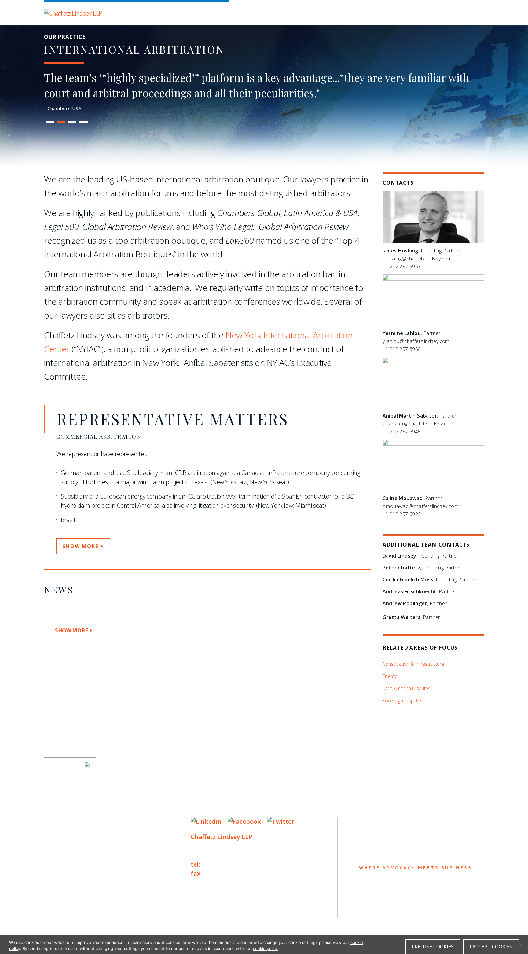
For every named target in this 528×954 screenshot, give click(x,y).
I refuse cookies (433, 946)
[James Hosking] (433, 241)
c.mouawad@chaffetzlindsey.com (421, 506)
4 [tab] (83, 122)
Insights (61, 857)
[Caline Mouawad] (433, 443)
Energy (390, 676)
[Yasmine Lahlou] (433, 278)
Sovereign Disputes (403, 700)
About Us (61, 822)
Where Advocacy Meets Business (172, 11)
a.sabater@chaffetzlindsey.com (418, 423)
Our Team (62, 834)
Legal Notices (107, 908)
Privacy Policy (62, 908)
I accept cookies (491, 946)
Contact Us (66, 881)
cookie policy (265, 948)
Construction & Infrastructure (413, 664)
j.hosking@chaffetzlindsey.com (417, 258)
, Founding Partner (421, 250)
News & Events (71, 869)
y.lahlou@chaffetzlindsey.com (416, 341)
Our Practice (69, 845)
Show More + (73, 630)
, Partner (412, 333)
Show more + (83, 546)
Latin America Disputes (407, 688)
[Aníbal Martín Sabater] (433, 361)
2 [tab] (61, 122)
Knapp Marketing (102, 921)
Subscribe (66, 765)
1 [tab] (49, 122)
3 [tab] (72, 122)
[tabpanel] (264, 93)
